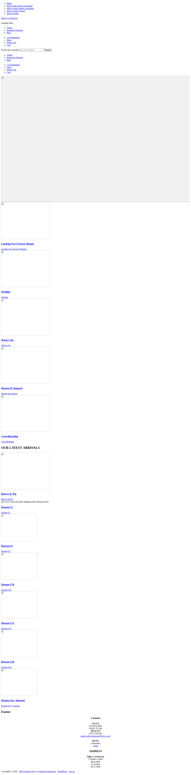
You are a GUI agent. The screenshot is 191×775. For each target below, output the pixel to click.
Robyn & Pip (8, 493)
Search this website (9, 50)
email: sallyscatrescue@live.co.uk (95, 736)
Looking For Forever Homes (17, 243)
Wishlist (5, 291)
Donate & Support (15, 57)
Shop (9, 67)
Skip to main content (16, 11)
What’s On (11, 70)
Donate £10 (7, 584)
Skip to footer (13, 13)
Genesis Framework (47, 771)
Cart (8, 72)
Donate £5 (7, 545)
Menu (9, 3)
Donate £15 (7, 623)
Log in (72, 771)
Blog (9, 60)
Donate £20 (7, 661)
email (95, 746)
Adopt (9, 55)
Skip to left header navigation (20, 6)
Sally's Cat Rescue (9, 18)
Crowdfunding (13, 65)
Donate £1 (7, 507)
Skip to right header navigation (20, 8)
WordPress (62, 771)
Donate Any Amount (13, 700)
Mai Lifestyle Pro (27, 771)
